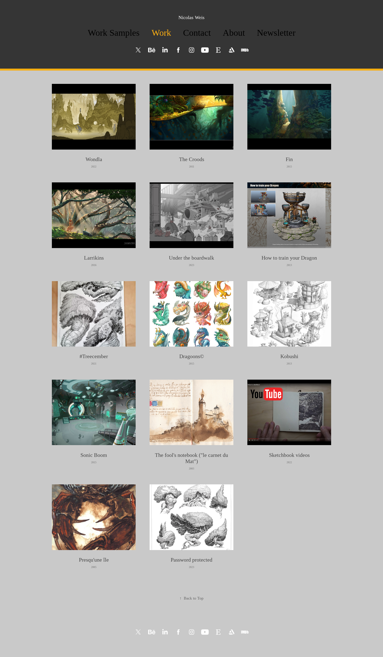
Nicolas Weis (191, 17)
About (234, 33)
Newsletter (276, 33)
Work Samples (114, 33)
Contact (197, 33)
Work (161, 33)
